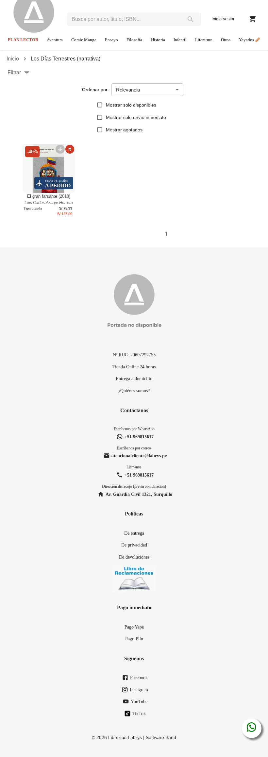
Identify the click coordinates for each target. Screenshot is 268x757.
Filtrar (14, 72)
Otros (225, 40)
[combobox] (123, 19)
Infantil (180, 40)
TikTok (139, 713)
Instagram (139, 689)
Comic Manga (83, 40)
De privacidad (134, 544)
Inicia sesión (223, 18)
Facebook (139, 677)
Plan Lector (23, 40)
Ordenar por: (95, 89)
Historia (158, 40)
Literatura (203, 40)
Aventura (55, 40)
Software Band (161, 737)
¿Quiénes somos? (134, 390)
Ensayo (111, 40)
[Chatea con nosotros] (251, 728)
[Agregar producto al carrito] (69, 149)
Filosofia (134, 40)
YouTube (139, 701)
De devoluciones (134, 557)
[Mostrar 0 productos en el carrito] (253, 19)
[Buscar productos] (190, 19)
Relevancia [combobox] (128, 90)
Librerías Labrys (125, 737)
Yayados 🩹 (249, 40)
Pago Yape (134, 627)
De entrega (134, 533)
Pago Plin (134, 638)
